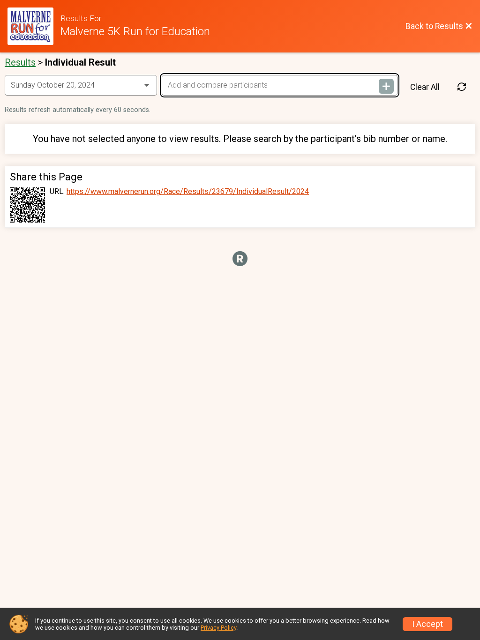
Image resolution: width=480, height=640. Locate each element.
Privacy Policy (218, 627)
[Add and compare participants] (386, 86)
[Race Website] (34, 26)
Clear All (425, 87)
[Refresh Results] (461, 87)
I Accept (427, 624)
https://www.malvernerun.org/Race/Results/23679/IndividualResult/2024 (188, 191)
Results (20, 62)
